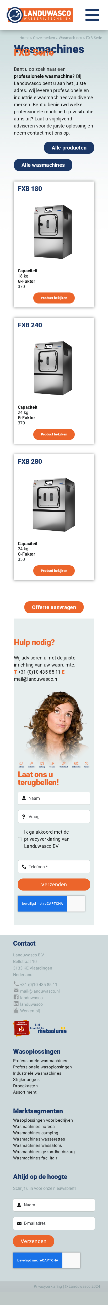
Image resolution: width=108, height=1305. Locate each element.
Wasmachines (70, 38)
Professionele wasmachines (40, 1060)
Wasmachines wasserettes (39, 1139)
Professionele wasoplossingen (42, 1066)
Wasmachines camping (35, 1132)
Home (24, 38)
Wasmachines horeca (34, 1126)
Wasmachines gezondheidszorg (44, 1151)
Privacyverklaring (48, 1286)
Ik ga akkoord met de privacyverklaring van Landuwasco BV (47, 839)
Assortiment (24, 1092)
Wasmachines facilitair (35, 1157)
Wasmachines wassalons (37, 1145)
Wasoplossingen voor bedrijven (43, 1120)
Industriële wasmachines (37, 1073)
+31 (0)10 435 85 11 (38, 984)
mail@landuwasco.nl (40, 991)
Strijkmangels (26, 1079)
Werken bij (30, 1010)
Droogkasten (25, 1085)
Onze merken (44, 38)
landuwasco (31, 997)
